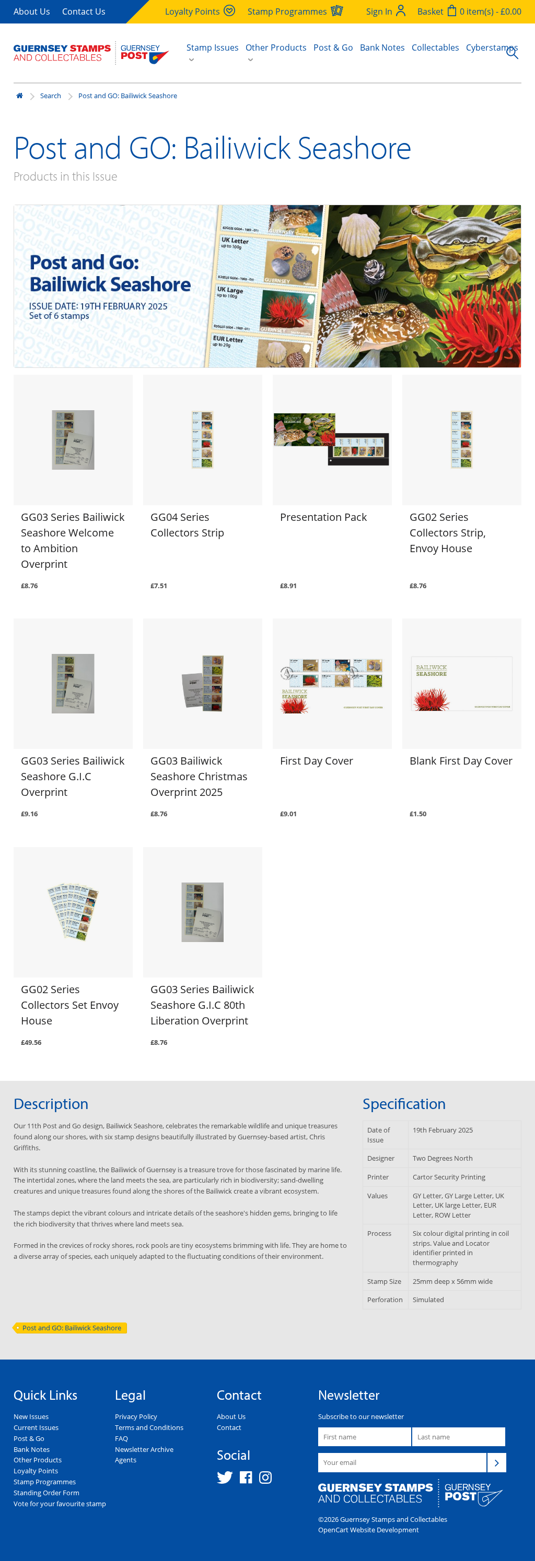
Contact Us (84, 11)
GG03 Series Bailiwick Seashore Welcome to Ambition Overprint (73, 540)
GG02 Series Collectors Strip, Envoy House (448, 532)
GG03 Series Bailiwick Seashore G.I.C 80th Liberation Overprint (202, 1005)
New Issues (31, 1416)
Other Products (38, 1459)
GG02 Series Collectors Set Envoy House (70, 1005)
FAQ (121, 1438)
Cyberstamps (492, 47)
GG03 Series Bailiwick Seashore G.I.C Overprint (73, 776)
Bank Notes (382, 47)
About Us (32, 11)
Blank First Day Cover (461, 761)
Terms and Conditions (149, 1427)
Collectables (435, 47)
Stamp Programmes (45, 1481)
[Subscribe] (496, 1462)
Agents (125, 1459)
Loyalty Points (36, 1470)
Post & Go (333, 47)
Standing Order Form (46, 1492)
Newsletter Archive (144, 1449)
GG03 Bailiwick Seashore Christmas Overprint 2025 (199, 776)
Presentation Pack (323, 517)
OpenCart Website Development (368, 1529)
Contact (229, 1427)
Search (50, 95)
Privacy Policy (136, 1416)
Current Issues (36, 1427)
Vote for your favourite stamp (60, 1503)
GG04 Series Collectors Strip (187, 525)
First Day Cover (316, 761)
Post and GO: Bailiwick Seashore (127, 95)
